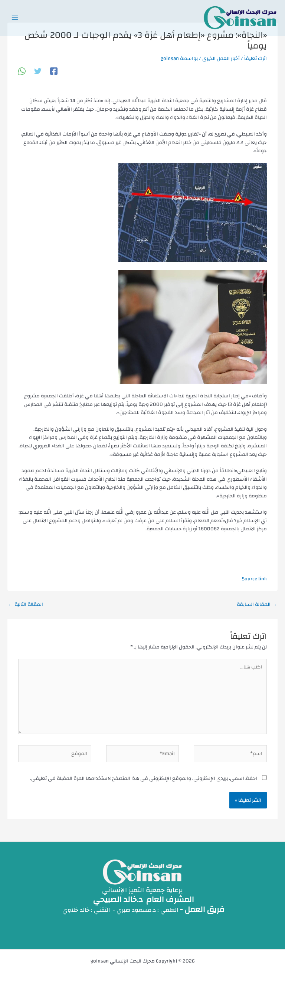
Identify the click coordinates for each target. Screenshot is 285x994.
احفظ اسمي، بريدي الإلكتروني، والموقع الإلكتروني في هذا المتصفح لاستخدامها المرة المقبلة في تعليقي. (143, 778)
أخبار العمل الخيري (221, 58)
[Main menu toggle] (15, 18)
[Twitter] (38, 70)
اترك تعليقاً (255, 58)
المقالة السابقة (257, 604)
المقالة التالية (25, 604)
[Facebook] (54, 70)
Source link (254, 578)
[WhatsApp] (22, 70)
